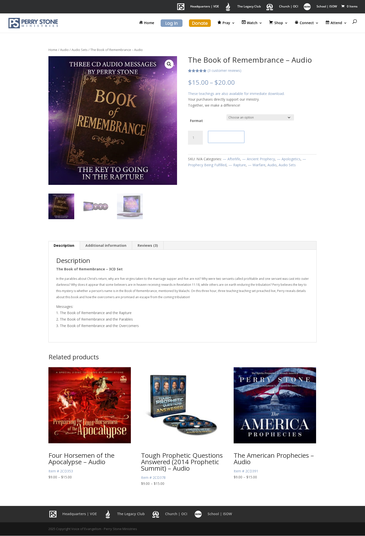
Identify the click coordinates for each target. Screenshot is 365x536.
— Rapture (237, 165)
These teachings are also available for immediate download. (236, 93)
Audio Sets (80, 49)
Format (196, 120)
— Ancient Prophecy (258, 159)
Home (52, 49)
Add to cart (226, 136)
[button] (169, 64)
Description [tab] (64, 245)
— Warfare (256, 165)
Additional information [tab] (105, 245)
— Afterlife (231, 159)
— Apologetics (288, 159)
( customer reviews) (224, 70)
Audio (64, 49)
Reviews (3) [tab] (148, 245)
